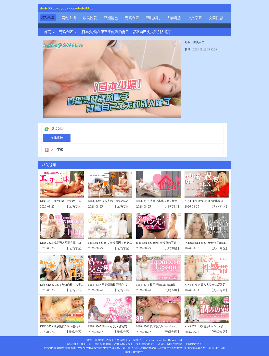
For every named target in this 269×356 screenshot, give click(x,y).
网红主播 (69, 18)
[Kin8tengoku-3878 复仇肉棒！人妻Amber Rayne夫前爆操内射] (62, 268)
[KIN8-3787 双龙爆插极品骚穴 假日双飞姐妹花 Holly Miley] (110, 268)
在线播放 (56, 137)
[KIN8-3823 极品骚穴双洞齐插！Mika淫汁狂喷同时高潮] (62, 226)
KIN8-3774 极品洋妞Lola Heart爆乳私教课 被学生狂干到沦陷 (173, 284)
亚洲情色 (111, 18)
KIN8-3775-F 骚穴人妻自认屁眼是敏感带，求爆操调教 (217, 284)
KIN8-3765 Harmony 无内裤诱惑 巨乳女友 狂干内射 (119, 326)
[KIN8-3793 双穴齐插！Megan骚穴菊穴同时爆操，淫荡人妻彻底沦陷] (110, 184)
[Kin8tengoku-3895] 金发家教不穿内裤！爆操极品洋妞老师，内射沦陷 (178, 242)
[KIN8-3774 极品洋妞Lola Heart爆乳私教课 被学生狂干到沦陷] (158, 268)
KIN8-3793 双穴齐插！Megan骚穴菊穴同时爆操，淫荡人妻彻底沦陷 (129, 200)
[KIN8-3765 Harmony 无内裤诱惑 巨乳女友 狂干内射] (110, 309)
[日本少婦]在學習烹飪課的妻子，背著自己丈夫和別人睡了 (126, 32)
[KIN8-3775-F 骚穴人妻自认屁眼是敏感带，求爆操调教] (207, 268)
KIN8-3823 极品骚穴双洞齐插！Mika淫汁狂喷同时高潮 (73, 242)
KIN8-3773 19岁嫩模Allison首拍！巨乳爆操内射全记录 (73, 326)
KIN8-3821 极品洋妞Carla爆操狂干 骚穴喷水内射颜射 (217, 200)
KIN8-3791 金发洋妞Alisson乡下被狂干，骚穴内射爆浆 (73, 200)
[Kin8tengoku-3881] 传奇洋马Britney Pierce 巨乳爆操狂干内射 (221, 242)
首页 (47, 32)
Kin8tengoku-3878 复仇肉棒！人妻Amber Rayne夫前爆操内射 (76, 284)
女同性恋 (216, 18)
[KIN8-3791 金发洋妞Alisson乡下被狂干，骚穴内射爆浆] (62, 184)
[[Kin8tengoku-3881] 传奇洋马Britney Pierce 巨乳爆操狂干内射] (207, 226)
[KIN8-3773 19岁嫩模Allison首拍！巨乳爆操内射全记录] (62, 309)
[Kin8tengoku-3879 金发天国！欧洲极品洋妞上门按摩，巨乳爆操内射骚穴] (110, 226)
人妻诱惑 (174, 18)
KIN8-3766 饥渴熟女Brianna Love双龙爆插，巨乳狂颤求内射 (172, 326)
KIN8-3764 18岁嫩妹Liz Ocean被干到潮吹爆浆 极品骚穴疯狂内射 (224, 326)
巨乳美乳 (153, 18)
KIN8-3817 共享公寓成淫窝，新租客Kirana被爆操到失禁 (170, 200)
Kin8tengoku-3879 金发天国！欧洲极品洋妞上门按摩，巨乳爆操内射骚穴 (132, 242)
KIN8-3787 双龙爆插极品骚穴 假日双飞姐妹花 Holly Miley (123, 284)
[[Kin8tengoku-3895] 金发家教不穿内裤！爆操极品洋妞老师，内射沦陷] (158, 226)
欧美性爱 (90, 18)
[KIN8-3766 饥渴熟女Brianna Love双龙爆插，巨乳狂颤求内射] (158, 309)
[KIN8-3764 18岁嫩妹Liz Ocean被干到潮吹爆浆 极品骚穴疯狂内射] (207, 309)
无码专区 (132, 18)
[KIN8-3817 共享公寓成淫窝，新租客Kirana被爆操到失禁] (158, 184)
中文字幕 (195, 18)
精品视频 (48, 18)
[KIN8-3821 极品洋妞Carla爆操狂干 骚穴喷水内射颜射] (207, 184)
